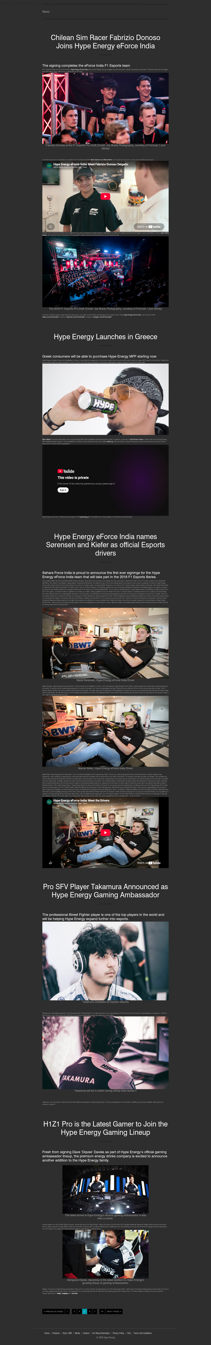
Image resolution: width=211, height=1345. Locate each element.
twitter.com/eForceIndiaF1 (50, 317)
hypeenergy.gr (84, 517)
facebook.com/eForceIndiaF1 (75, 317)
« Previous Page (53, 1312)
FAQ (129, 1333)
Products (56, 1333)
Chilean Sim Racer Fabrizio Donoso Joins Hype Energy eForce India (105, 41)
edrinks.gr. (110, 441)
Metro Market (46, 439)
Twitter (59, 1293)
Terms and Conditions (143, 1333)
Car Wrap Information (101, 1333)
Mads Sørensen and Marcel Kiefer (101, 160)
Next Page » (114, 1312)
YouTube (74, 1293)
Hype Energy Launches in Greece (105, 336)
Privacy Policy (118, 1333)
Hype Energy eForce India (79, 69)
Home (46, 1333)
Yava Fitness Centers (136, 439)
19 (103, 1311)
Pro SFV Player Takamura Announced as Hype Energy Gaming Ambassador (105, 890)
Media (77, 1333)
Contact (86, 1333)
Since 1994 (67, 1333)
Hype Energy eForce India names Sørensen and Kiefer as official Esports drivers (105, 544)
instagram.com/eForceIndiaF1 (102, 317)
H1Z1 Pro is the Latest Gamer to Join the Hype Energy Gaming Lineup (105, 1128)
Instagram (65, 1293)
